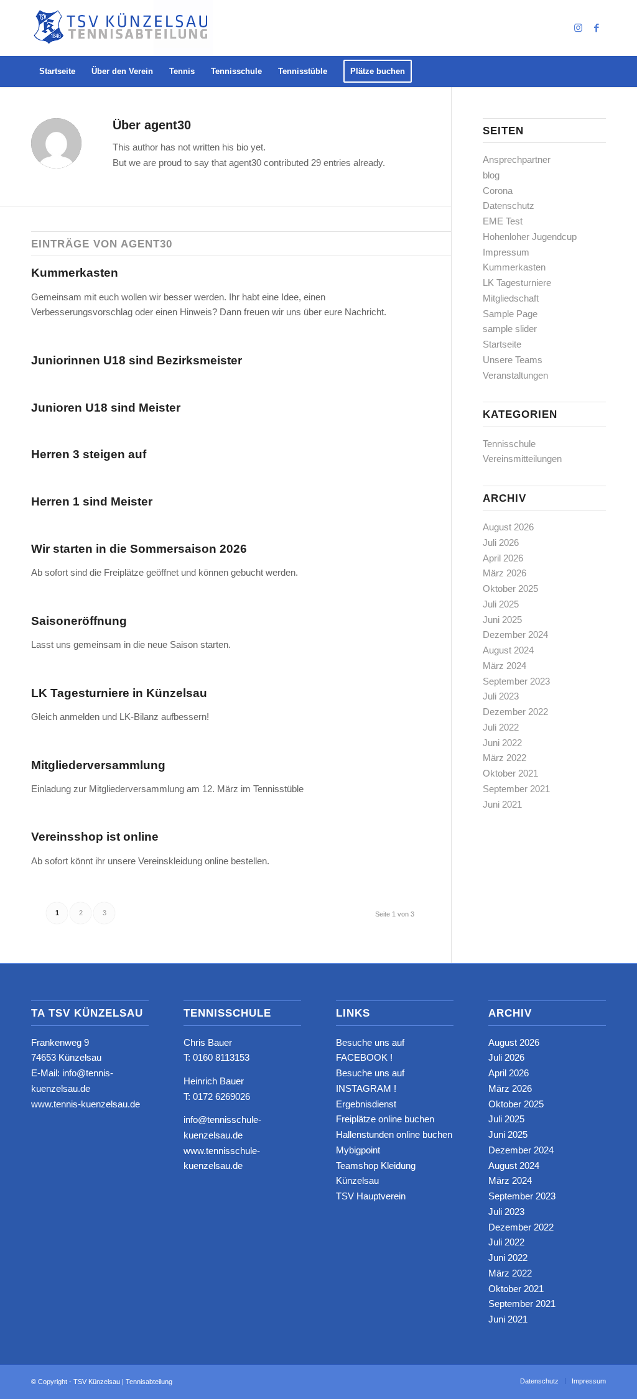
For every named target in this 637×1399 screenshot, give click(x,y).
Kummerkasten (74, 272)
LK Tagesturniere (517, 282)
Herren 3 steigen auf (88, 454)
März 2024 (504, 665)
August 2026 (508, 527)
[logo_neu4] (122, 28)
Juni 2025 (502, 619)
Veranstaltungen (515, 375)
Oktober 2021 (510, 773)
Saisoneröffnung (79, 620)
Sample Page (510, 313)
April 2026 (503, 558)
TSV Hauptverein (371, 1196)
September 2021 (516, 788)
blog (491, 175)
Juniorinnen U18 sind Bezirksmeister (136, 360)
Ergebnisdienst (366, 1104)
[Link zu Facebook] (596, 28)
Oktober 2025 (510, 588)
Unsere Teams (512, 359)
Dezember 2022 (515, 711)
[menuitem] (57, 71)
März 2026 (504, 573)
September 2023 (516, 681)
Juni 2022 (502, 742)
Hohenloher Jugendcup (530, 236)
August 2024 (508, 650)
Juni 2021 (502, 804)
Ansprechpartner (517, 159)
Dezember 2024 (515, 634)
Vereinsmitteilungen (522, 458)
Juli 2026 (501, 542)
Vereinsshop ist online (95, 836)
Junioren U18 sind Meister (105, 407)
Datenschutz (508, 205)
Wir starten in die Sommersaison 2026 (139, 548)
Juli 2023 (501, 696)
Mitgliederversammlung (98, 765)
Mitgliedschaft (511, 298)
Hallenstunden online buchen (394, 1134)
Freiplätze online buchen (385, 1119)
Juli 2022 (501, 727)
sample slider (510, 328)
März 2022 (504, 757)
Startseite (502, 344)
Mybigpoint (358, 1150)
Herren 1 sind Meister (91, 501)
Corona (498, 190)
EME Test (503, 221)
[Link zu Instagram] (578, 28)
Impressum (506, 252)
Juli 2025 (501, 604)
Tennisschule (509, 443)
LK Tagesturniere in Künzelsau (119, 693)
